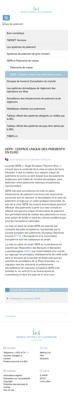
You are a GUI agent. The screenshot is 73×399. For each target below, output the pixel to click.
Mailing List (45, 352)
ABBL (28, 251)
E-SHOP (44, 375)
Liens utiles (45, 381)
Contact (7, 358)
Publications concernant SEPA (25, 298)
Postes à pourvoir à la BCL (15, 361)
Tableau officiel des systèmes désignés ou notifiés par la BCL (36, 117)
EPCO (43, 378)
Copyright (7, 381)
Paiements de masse (21, 67)
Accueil (12, 316)
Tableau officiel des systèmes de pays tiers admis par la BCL (35, 127)
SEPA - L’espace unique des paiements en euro (35, 74)
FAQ (42, 355)
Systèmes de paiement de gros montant (28, 53)
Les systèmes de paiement (21, 47)
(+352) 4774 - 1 (21, 352)
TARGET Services (16, 40)
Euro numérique (15, 33)
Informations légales (12, 375)
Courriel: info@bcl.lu (12, 355)
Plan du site (8, 389)
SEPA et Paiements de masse (23, 60)
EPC (17, 236)
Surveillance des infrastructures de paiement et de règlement (34, 100)
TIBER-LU (12, 136)
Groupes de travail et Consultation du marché (31, 81)
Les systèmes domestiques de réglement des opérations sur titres (31, 89)
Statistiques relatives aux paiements (26, 108)
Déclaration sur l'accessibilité (16, 378)
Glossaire (44, 358)
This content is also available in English (30, 160)
